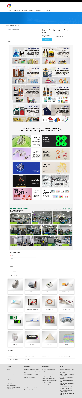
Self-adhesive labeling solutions (13, 353)
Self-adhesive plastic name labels (64, 356)
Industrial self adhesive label (63, 353)
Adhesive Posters (27, 385)
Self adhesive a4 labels (46, 356)
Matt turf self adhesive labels (29, 356)
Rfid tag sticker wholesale (47, 371)
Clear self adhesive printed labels (48, 378)
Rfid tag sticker (45, 385)
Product (10, 25)
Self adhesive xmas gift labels (47, 376)
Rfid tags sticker (27, 359)
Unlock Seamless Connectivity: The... (66, 369)
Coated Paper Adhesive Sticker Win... (31, 387)
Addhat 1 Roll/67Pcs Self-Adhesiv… (31, 379)
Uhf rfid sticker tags (28, 353)
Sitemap (8, 376)
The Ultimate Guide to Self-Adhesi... (66, 388)
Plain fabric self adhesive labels (13, 359)
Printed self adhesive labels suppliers (49, 372)
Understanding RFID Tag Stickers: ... (66, 386)
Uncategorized (16, 25)
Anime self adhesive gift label (12, 356)
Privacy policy (9, 372)
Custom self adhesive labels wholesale (49, 380)
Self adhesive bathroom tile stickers (48, 369)
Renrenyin (73, 0)
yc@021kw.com (12, 383)
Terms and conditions (11, 374)
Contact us (9, 371)
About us (8, 369)
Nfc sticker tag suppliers (46, 384)
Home (7, 25)
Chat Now (47, 39)
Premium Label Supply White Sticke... (31, 369)
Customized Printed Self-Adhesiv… (31, 389)
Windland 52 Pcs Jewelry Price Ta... (31, 374)
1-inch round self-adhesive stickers (47, 353)
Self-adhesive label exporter (47, 382)
